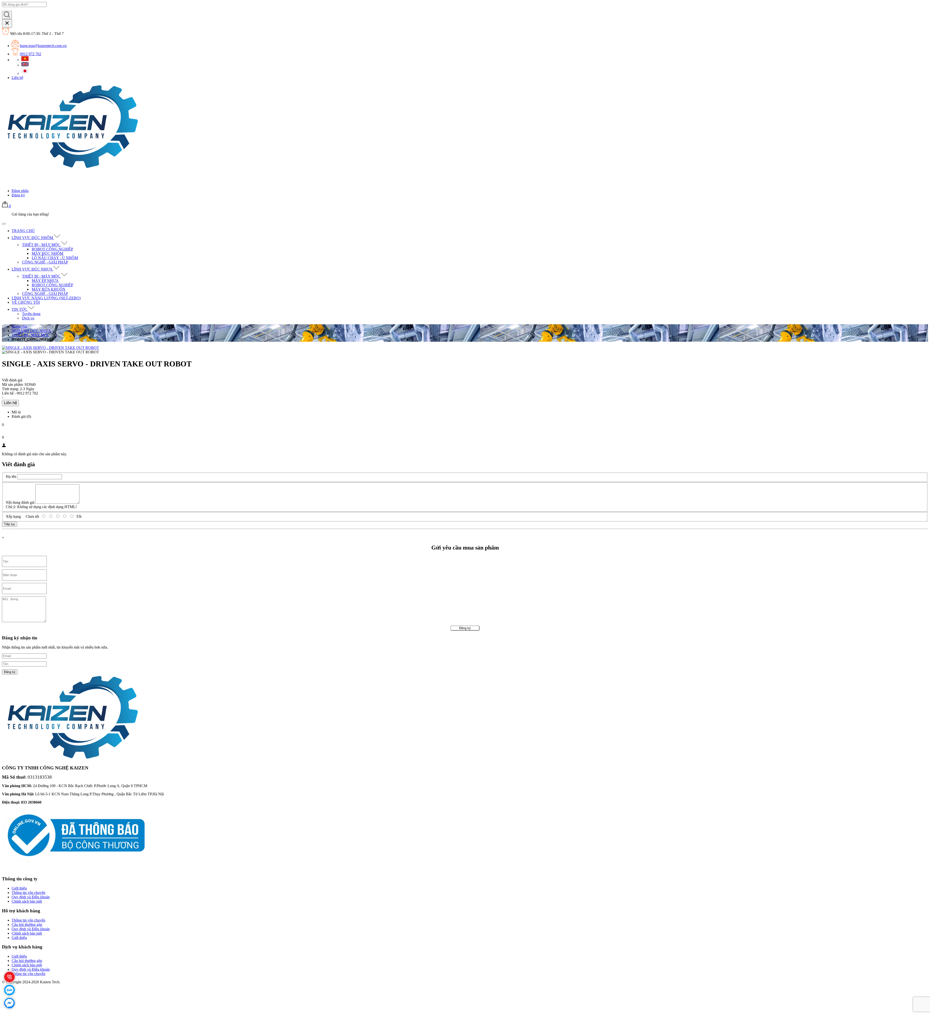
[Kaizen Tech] (71, 168)
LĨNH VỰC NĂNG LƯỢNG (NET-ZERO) (46, 298)
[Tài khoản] (5, 182)
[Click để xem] (465, 348)
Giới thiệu (19, 888)
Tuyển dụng (31, 314)
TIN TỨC (20, 309)
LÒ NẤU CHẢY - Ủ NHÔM (55, 258)
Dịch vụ (28, 318)
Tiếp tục (9, 524)
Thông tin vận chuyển (28, 893)
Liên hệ (17, 78)
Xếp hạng (13, 516)
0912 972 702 (30, 54)
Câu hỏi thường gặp (27, 924)
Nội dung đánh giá (20, 502)
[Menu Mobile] (4, 224)
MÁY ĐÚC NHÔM (47, 253)
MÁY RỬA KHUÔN (48, 289)
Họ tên (11, 476)
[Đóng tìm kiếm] (7, 23)
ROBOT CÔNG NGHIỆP (52, 249)
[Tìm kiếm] (7, 15)
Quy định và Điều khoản (31, 897)
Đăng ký (18, 195)
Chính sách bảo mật (27, 901)
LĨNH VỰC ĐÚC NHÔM (33, 238)
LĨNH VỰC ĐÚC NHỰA (32, 269)
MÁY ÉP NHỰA (45, 281)
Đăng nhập (20, 191)
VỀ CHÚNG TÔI (26, 302)
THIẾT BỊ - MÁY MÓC (41, 245)
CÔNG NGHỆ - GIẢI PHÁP (45, 262)
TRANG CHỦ (23, 231)
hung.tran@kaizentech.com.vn (43, 46)
